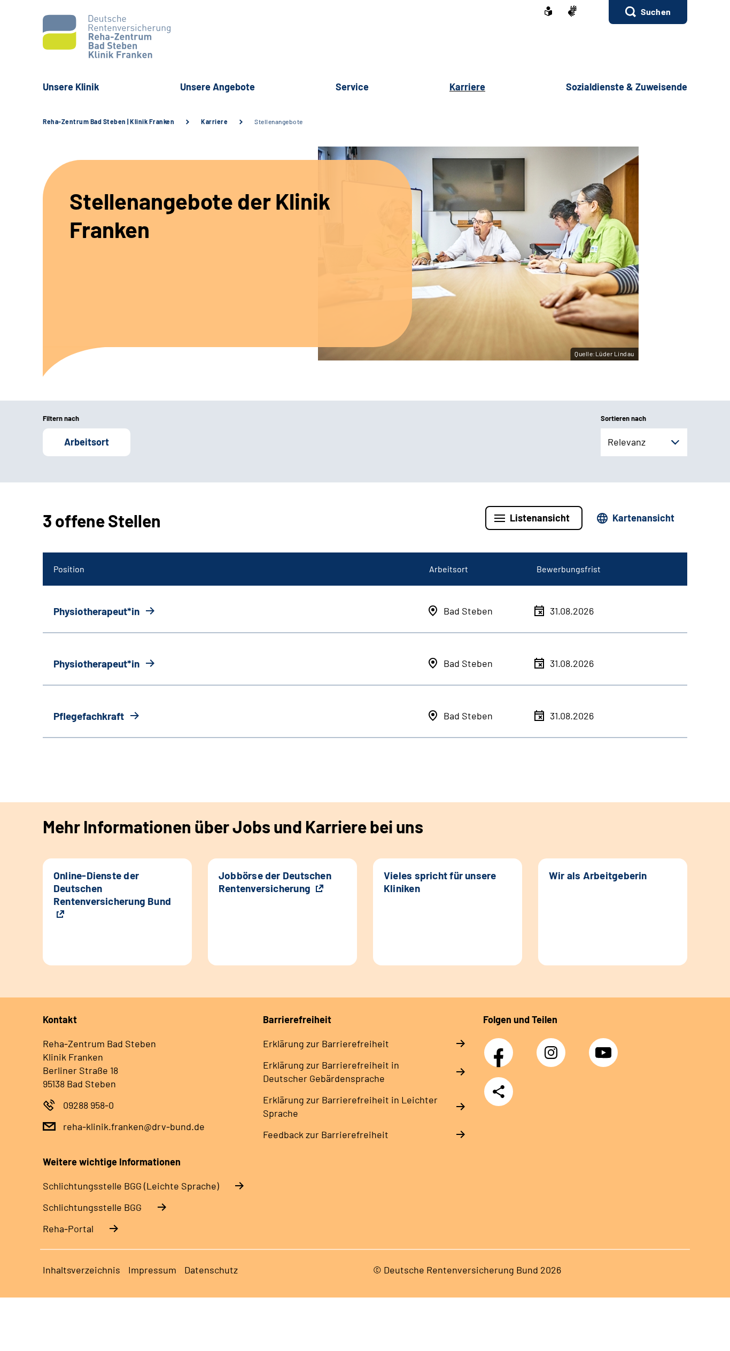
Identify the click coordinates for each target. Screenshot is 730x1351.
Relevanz (627, 442)
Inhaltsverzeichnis (81, 1270)
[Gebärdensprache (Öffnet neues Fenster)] (572, 12)
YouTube (605, 1046)
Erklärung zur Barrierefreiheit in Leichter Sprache (350, 1106)
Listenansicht (540, 518)
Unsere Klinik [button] (71, 87)
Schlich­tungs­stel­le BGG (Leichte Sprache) (131, 1186)
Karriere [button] (467, 87)
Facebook (501, 1046)
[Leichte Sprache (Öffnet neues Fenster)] (548, 12)
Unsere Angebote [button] (217, 87)
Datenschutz (211, 1270)
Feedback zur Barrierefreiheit (326, 1134)
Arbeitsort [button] (86, 442)
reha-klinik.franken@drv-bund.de (134, 1126)
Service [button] (352, 87)
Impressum (152, 1270)
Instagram (553, 1046)
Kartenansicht (643, 518)
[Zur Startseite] (365, 36)
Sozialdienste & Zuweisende (626, 87)
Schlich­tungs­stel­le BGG (92, 1207)
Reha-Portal (68, 1228)
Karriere (214, 121)
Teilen (499, 1091)
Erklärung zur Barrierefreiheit (326, 1043)
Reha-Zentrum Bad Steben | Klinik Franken (108, 121)
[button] (648, 12)
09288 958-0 (88, 1105)
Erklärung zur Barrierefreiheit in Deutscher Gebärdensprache (331, 1071)
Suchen (656, 11)
